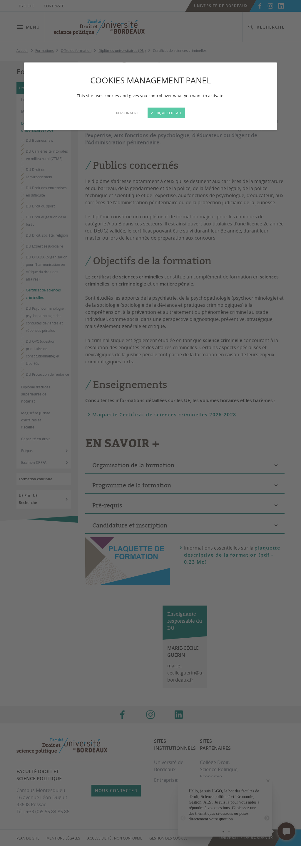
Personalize (127, 113)
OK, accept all (168, 113)
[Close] (150, 423)
